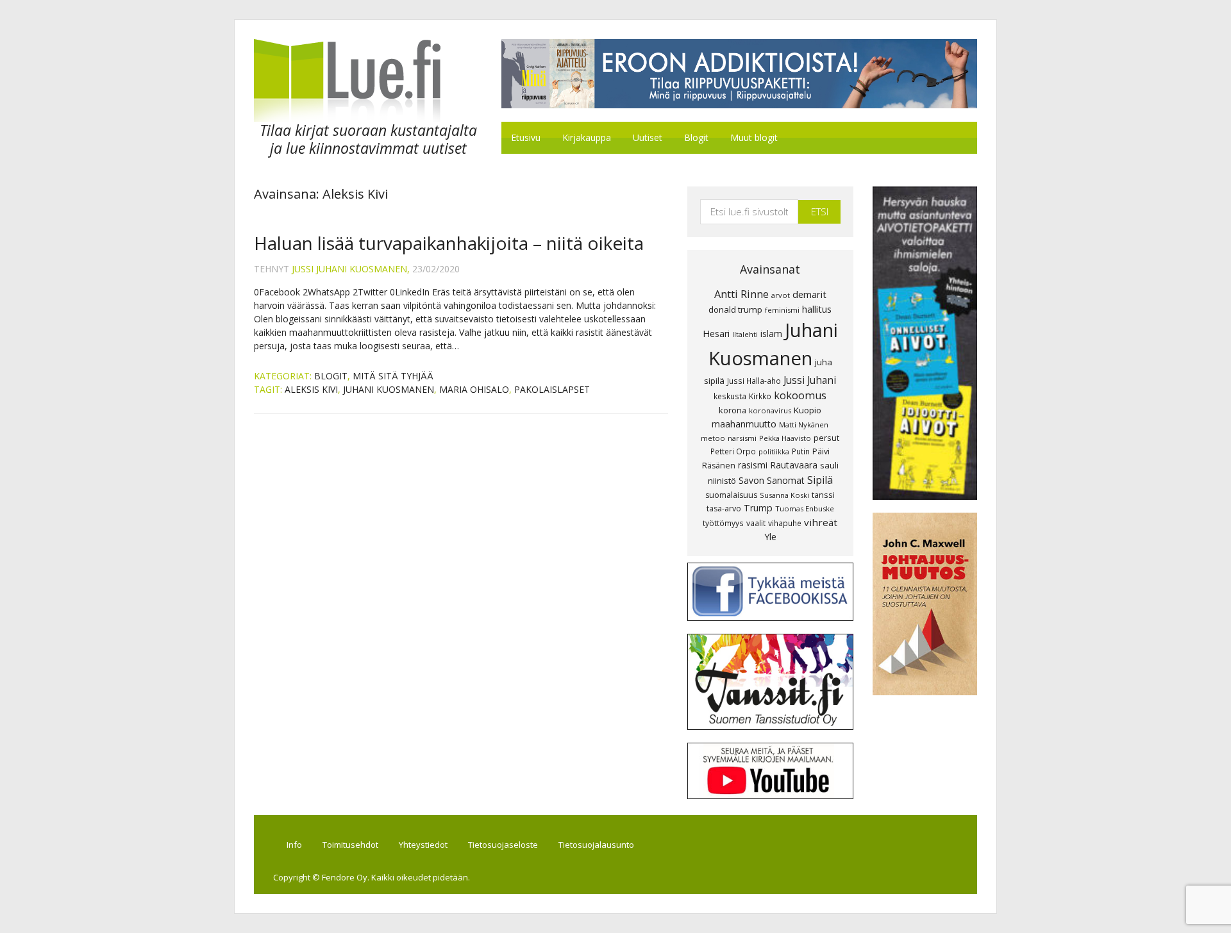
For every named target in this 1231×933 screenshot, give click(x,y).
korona (732, 410)
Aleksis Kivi (311, 389)
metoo (713, 438)
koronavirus (770, 410)
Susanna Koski (784, 495)
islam (771, 333)
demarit (809, 294)
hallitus (817, 308)
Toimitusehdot (350, 844)
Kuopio (807, 410)
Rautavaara (793, 465)
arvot (780, 295)
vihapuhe (784, 523)
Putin (801, 451)
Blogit (331, 376)
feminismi (782, 310)
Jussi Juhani (809, 380)
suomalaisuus (731, 495)
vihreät (820, 522)
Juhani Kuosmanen (388, 389)
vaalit (756, 523)
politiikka (773, 451)
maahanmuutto (744, 424)
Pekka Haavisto (785, 438)
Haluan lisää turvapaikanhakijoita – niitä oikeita (449, 243)
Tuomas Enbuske (804, 508)
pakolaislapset (552, 389)
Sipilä (820, 480)
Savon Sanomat (772, 480)
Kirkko (760, 396)
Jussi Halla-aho (754, 381)
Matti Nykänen (803, 424)
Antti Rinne (741, 294)
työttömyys (723, 523)
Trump (758, 508)
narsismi (742, 438)
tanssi (823, 494)
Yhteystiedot (423, 844)
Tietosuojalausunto (596, 844)
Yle (770, 537)
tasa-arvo (724, 508)
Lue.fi (361, 80)
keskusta (730, 396)
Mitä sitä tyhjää (393, 376)
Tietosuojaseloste (503, 844)
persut (826, 437)
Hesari (716, 333)
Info (294, 844)
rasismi (752, 465)
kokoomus (800, 395)
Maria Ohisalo (474, 389)
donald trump (735, 309)
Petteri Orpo (733, 451)
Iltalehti (745, 334)
